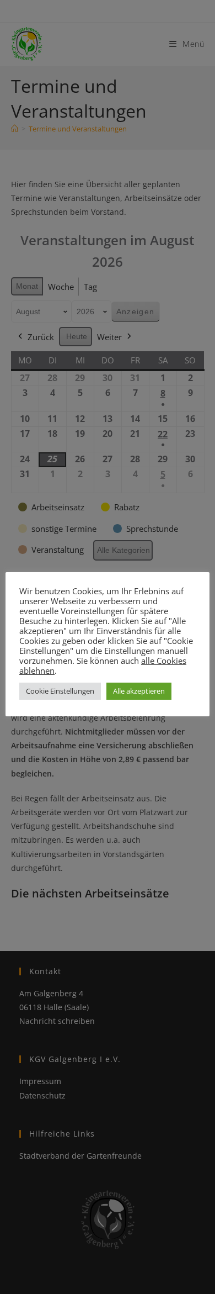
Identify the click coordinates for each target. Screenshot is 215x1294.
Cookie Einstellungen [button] (60, 691)
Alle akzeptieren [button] (139, 691)
